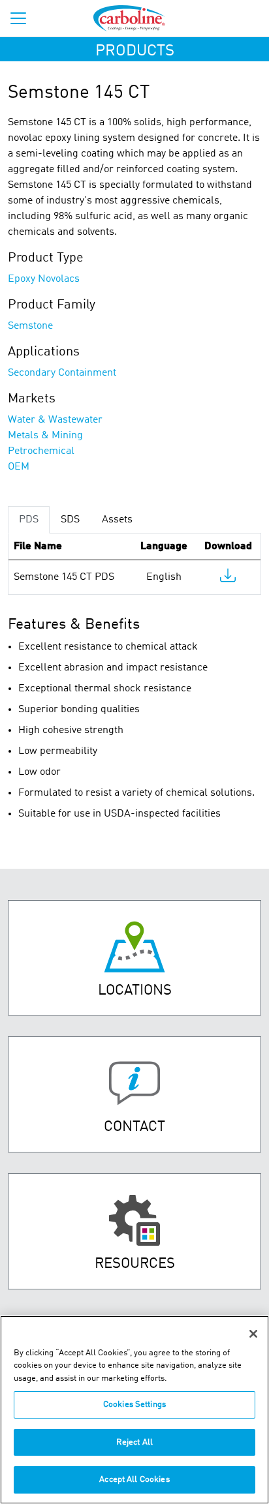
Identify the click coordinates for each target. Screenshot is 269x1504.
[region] (134, 1410)
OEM (18, 467)
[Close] (253, 1333)
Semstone (30, 326)
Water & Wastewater (55, 420)
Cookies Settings (134, 1404)
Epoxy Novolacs (44, 279)
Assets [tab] (117, 520)
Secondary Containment (62, 373)
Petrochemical (41, 451)
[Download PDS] (228, 578)
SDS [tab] (70, 520)
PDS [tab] (29, 520)
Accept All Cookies (134, 1479)
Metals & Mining (45, 435)
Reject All (134, 1442)
